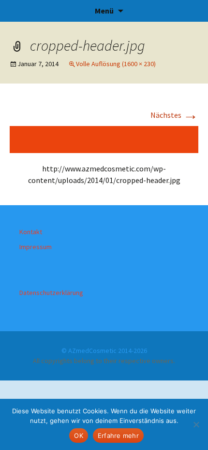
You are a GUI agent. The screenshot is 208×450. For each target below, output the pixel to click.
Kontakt (30, 231)
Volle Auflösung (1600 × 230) (116, 63)
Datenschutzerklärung (51, 292)
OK (78, 435)
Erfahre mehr (118, 435)
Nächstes (174, 115)
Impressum (35, 246)
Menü (104, 10)
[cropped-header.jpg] (104, 138)
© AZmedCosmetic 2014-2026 (104, 350)
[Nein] (196, 424)
